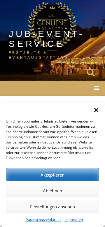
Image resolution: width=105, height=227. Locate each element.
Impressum (73, 219)
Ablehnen (52, 191)
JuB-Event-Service (46, 39)
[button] (96, 110)
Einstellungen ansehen (52, 207)
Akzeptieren (52, 175)
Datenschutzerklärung (43, 219)
